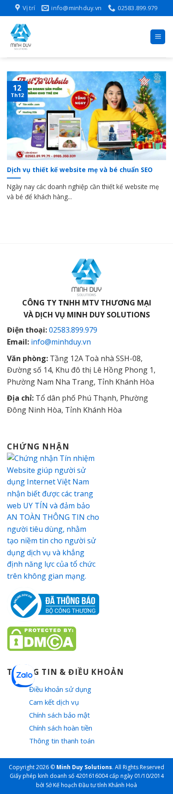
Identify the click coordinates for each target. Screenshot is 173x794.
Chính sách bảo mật (59, 714)
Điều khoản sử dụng (60, 689)
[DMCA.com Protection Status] (41, 638)
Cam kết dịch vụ (54, 702)
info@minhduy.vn (61, 342)
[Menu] (157, 37)
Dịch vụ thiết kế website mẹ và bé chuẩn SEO (80, 170)
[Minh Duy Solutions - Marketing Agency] (75, 37)
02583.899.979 (73, 330)
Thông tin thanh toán (62, 740)
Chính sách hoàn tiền (60, 727)
